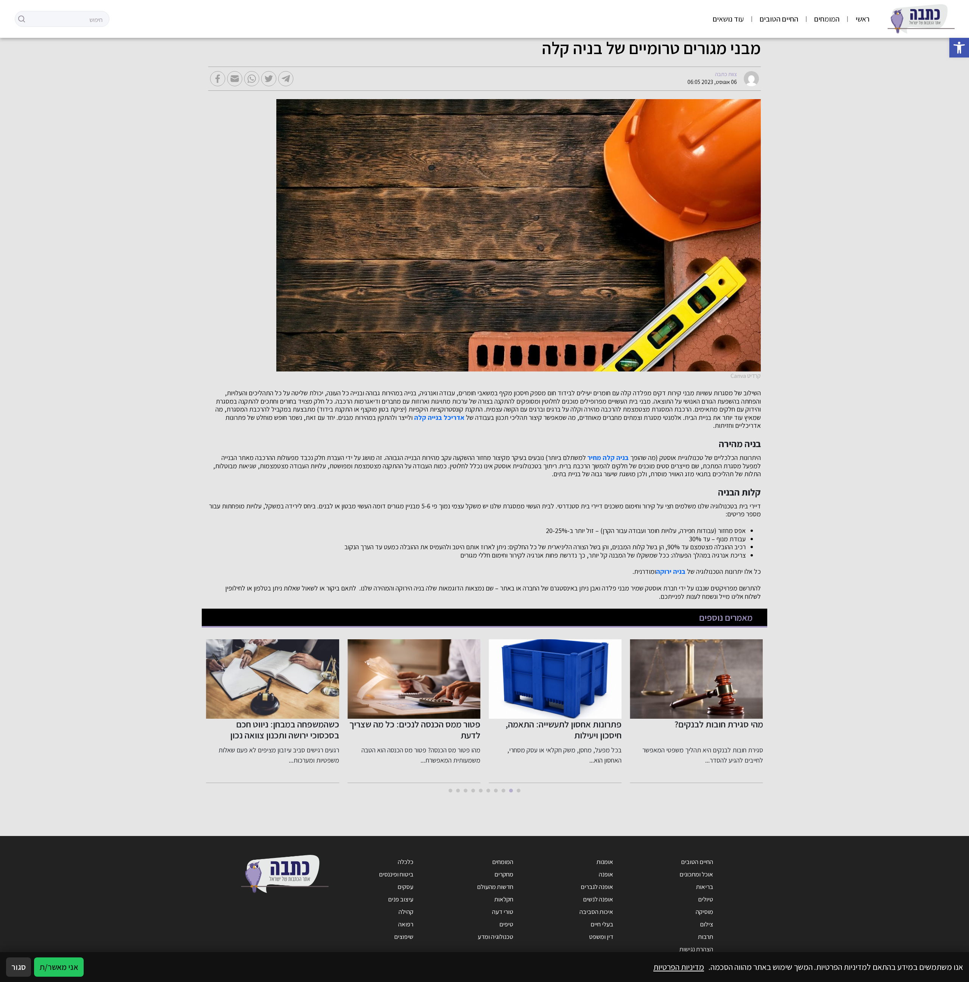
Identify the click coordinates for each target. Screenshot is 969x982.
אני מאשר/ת (58, 967)
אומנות (605, 862)
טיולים (705, 899)
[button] (959, 47)
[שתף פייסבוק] (217, 78)
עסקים (405, 887)
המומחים (827, 19)
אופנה (606, 874)
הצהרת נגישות (696, 949)
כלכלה (405, 862)
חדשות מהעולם (495, 887)
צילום (706, 924)
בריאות (704, 887)
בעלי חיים (601, 924)
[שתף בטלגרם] (285, 78)
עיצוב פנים (400, 899)
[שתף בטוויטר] (268, 78)
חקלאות (503, 899)
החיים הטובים (779, 19)
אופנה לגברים (597, 887)
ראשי (862, 19)
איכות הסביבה (596, 911)
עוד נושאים (728, 19)
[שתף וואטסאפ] (251, 78)
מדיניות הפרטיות (678, 967)
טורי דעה (502, 911)
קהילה (406, 911)
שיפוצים (403, 936)
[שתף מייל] (234, 78)
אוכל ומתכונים (696, 874)
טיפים (506, 924)
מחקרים (503, 874)
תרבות (705, 936)
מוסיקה (704, 911)
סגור (18, 967)
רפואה (405, 924)
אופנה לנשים (598, 899)
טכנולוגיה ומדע (495, 936)
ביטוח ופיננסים (396, 874)
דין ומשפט (601, 936)
